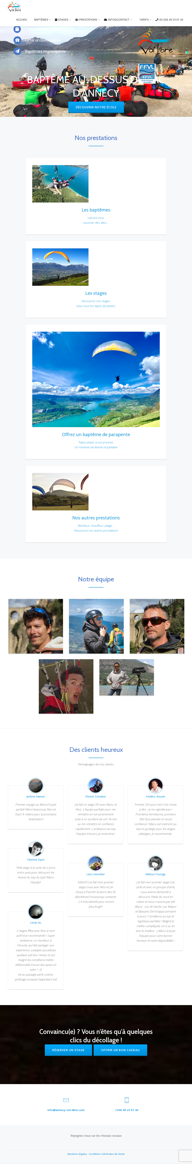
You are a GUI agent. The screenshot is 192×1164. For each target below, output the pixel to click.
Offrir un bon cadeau (42, 40)
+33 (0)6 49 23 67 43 (170, 19)
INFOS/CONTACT (118, 19)
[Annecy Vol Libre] (15, 6)
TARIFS (144, 19)
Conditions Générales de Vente (107, 1154)
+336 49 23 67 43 (126, 1110)
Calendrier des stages (42, 29)
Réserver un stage (68, 1050)
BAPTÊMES (41, 19)
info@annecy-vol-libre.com (66, 1110)
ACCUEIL (21, 19)
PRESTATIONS (87, 19)
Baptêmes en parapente (45, 51)
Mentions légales (77, 1154)
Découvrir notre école (100, 105)
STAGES (62, 19)
